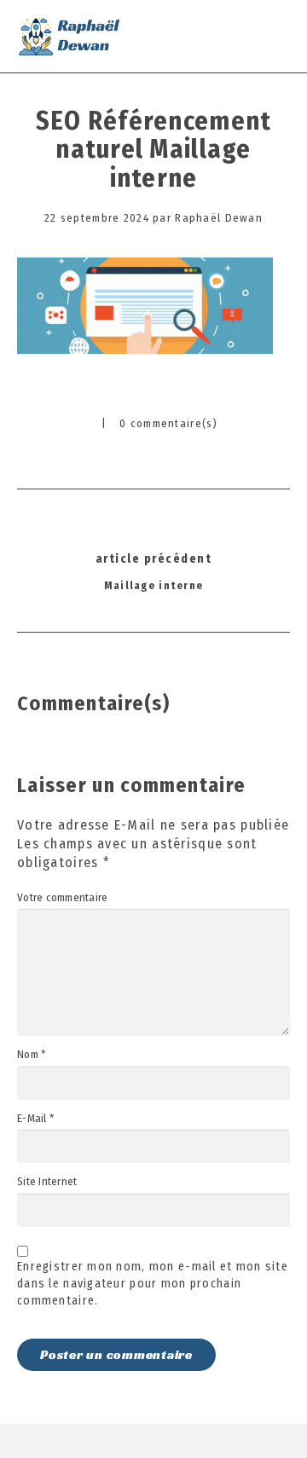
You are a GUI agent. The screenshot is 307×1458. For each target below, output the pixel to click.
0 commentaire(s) (168, 423)
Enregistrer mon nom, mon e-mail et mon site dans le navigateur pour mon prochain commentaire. (152, 1283)
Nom (31, 1055)
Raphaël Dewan (219, 217)
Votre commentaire (62, 898)
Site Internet (47, 1182)
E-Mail (35, 1119)
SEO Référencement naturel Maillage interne (154, 150)
